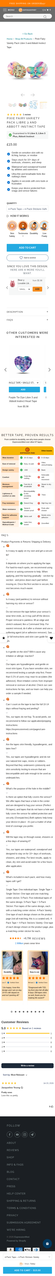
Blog (10, 1171)
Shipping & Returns (21, 1200)
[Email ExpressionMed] (33, 1134)
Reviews (13, 1150)
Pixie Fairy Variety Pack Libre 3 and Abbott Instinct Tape (26, 122)
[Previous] (22, 94)
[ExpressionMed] (27, 10)
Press (11, 1186)
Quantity (12, 203)
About (11, 1142)
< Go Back (27, 34)
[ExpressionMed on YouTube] (17, 1134)
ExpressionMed (21, 1237)
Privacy (12, 1215)
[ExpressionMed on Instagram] (25, 1134)
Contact (13, 1179)
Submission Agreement (24, 1222)
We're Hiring (16, 1229)
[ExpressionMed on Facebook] (10, 1134)
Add (9, 289)
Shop (10, 1157)
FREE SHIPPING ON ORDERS (27, 3)
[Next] (32, 94)
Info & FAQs (15, 1164)
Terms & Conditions (21, 1208)
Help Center (16, 1193)
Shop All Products (23, 39)
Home (10, 39)
